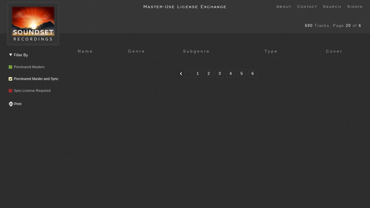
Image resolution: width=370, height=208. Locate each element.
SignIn (355, 6)
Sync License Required (31, 91)
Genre (136, 51)
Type (271, 51)
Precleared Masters (28, 67)
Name (85, 51)
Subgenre (196, 51)
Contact (307, 6)
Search (332, 6)
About (283, 6)
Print (17, 104)
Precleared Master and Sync (35, 79)
